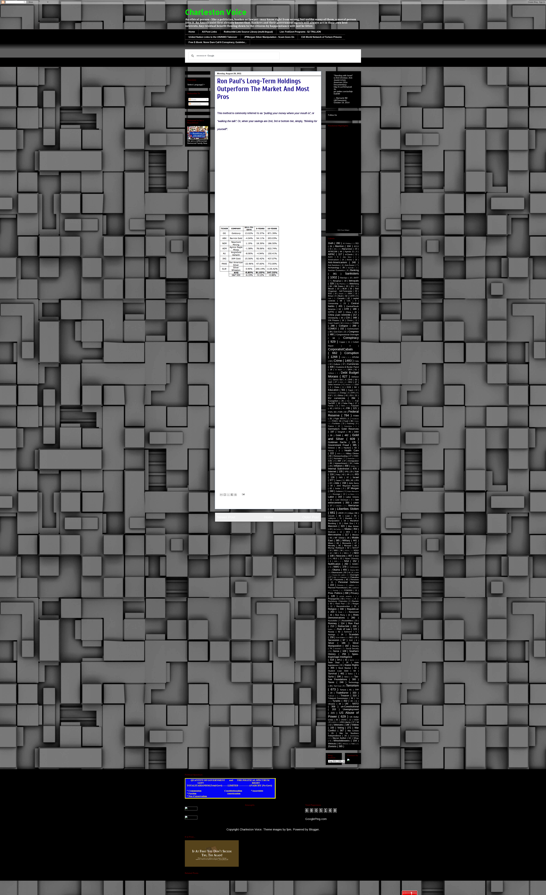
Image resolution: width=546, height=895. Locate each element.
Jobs (337, 483)
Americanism (334, 260)
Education (334, 390)
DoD (330, 382)
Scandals (354, 634)
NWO (337, 566)
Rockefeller (333, 621)
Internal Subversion (339, 468)
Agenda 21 (350, 252)
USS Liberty (345, 722)
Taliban (346, 677)
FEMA (356, 416)
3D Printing (347, 243)
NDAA (356, 551)
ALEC (331, 257)
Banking (354, 270)
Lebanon (339, 506)
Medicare (332, 532)
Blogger (314, 829)
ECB (349, 387)
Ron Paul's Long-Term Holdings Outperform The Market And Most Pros (263, 89)
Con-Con (338, 332)
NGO (357, 556)
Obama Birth (354, 570)
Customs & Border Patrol (347, 367)
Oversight (354, 575)
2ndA (331, 243)
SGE (351, 640)
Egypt (351, 390)
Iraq (338, 474)
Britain (331, 296)
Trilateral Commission (338, 698)
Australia (351, 268)
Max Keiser (353, 526)
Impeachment (341, 463)
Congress (354, 331)
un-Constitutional (350, 706)
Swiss (351, 674)
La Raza (351, 494)
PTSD (348, 599)
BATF (356, 278)
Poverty (336, 590)
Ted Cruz (338, 686)
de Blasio (339, 370)
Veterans (339, 724)
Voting (341, 727)
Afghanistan (347, 249)
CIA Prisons (334, 320)
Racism (355, 601)
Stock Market (345, 668)
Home (192, 32)
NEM (221, 197)
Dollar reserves (334, 385)
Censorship (334, 303)
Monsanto (347, 543)
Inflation (338, 465)
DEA (350, 369)
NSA (347, 561)
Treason (345, 695)
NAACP (355, 548)
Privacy (355, 593)
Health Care (352, 450)
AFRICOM (333, 251)
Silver (332, 643)
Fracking (351, 424)
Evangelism (334, 401)
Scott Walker (340, 637)
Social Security (352, 649)
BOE (330, 294)
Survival (333, 673)
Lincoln (332, 516)
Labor (332, 496)
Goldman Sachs (338, 442)
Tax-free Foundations (343, 678)
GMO (356, 432)
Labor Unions (352, 497)
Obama (336, 569)
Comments (196, 104)
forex (357, 421)
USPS (334, 722)
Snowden (338, 648)
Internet (332, 471)
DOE (342, 382)
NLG (335, 558)
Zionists (332, 746)
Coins (356, 323)
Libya (351, 513)
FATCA (338, 408)
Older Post (310, 517)
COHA (346, 323)
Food (346, 421)
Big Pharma (341, 284)
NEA (346, 553)
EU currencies (338, 398)
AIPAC (332, 254)
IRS (357, 474)
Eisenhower (332, 393)
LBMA (356, 503)
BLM (345, 288)
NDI (336, 553)
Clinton (350, 320)
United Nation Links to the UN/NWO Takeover (213, 37)
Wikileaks (332, 743)
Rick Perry (340, 615)
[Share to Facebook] (231, 494)
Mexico (355, 535)
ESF (330, 396)
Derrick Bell (338, 380)
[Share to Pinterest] (235, 494)
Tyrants (337, 701)
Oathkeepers (354, 567)
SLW (265, 201)
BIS (353, 286)
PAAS (229, 201)
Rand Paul (340, 604)
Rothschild (344, 626)
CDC (350, 301)
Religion (333, 609)
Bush (341, 296)
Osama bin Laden (339, 575)
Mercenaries (335, 534)
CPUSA (355, 357)
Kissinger (337, 494)
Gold (339, 435)
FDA (330, 412)
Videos (355, 724)
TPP (357, 690)
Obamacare (337, 572)
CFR (347, 309)
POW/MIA (348, 590)
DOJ (350, 382)
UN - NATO (352, 703)
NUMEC (355, 564)
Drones (348, 384)
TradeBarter (343, 692)
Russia (332, 632)
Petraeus (341, 585)
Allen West (348, 257)
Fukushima (348, 426)
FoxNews (336, 424)
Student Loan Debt (339, 671)
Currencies (353, 364)
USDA (356, 720)
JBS (348, 480)
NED (356, 553)
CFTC (332, 312)
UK (352, 701)
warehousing (354, 736)
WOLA (345, 744)
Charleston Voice (216, 11)
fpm (289, 829)
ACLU (356, 246)
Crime (338, 360)
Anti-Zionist (350, 265)
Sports (352, 660)
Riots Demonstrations (343, 616)
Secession (334, 640)
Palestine (354, 577)
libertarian (353, 505)
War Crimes (353, 731)
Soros (336, 651)
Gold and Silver (343, 437)
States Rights (351, 665)
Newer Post (226, 517)
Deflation (355, 377)
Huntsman (351, 458)
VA (357, 722)
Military (346, 540)
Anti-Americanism (338, 262)
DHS (350, 379)
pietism (352, 585)
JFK (357, 480)
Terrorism (352, 685)
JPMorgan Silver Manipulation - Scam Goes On (269, 37)
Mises (331, 543)
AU (254, 197)
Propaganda (334, 599)
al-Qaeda (349, 254)
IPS (347, 471)
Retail (340, 612)
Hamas (332, 451)
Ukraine (332, 704)
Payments (339, 579)
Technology (354, 682)
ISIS (341, 477)
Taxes (332, 682)
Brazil (341, 293)
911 (357, 243)
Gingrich (342, 432)
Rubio (330, 629)
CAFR (352, 296)
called (247, 306)
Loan (348, 516)
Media (348, 529)
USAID (344, 720)
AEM (258, 193)
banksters (352, 273)
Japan (338, 480)
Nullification (335, 564)
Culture (337, 364)
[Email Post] (243, 494)
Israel (356, 477)
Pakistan (344, 577)
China (349, 312)
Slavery (355, 646)
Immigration (353, 461)
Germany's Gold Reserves (343, 429)
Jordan (338, 489)
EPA (353, 393)
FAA (348, 401)
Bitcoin (331, 288)
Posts (193, 99)
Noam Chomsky (352, 559)
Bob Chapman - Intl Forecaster (343, 289)
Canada (341, 298)
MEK (349, 532)
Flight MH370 (340, 419)
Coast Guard (333, 323)
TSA (357, 698)
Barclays (344, 278)
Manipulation (334, 521)
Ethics (341, 395)
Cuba (356, 361)
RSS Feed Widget (343, 230)
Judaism (339, 491)
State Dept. (335, 662)
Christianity (333, 318)
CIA (348, 317)
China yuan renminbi (339, 314)
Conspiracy (351, 338)
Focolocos (355, 419)
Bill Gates (339, 286)
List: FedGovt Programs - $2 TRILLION (300, 32)
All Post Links (209, 32)
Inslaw (353, 466)
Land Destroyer (342, 500)
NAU (336, 550)
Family (331, 406)
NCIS (347, 550)
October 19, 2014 (341, 102)
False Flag (348, 403)
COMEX (333, 328)
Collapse (344, 325)
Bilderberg (354, 284)
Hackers (348, 448)
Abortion (340, 246)
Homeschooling (341, 456)
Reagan (355, 604)
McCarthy (337, 529)
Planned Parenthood (337, 587)
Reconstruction (344, 606)
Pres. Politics (335, 593)
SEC (351, 637)
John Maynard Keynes (348, 486)
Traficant (331, 696)
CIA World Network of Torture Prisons (321, 37)
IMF (340, 461)
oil (349, 573)
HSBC (356, 456)
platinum (356, 588)
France (332, 426)
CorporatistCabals (340, 349)
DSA (357, 385)
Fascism (355, 405)
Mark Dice (349, 523)
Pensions (354, 579)
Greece (332, 448)
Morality (332, 545)
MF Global (340, 538)
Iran (357, 471)
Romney (333, 623)
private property (346, 596)
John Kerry (354, 483)
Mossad (348, 545)
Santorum (348, 632)
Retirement (354, 612)
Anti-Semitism (334, 265)
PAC (335, 577)
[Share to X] (228, 494)
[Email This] (221, 494)
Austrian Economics (337, 270)
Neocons (341, 555)
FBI (348, 408)
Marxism (333, 526)
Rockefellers (348, 620)
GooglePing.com (316, 818)
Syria (331, 676)
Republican (353, 609)
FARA (343, 406)
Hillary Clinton (352, 453)
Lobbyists (333, 518)
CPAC (344, 357)
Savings (333, 634)
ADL (336, 249)
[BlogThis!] (224, 494)
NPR (336, 561)
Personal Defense (348, 582)
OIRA (357, 572)
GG (296, 197)
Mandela (349, 518)
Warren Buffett (340, 738)
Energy (343, 393)
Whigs (356, 738)
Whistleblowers (342, 740)
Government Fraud (339, 445)
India (356, 463)
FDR (340, 412)
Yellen (353, 744)
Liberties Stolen (348, 509)
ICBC (330, 461)
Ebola (337, 387)
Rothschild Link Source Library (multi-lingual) (248, 32)
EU (351, 395)
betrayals (354, 280)
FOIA (334, 421)
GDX (244, 369)
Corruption (351, 353)
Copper (342, 342)
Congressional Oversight (347, 334)
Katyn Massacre (353, 491)
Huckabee (338, 459)
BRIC (351, 294)
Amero (350, 260)
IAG (275, 197)
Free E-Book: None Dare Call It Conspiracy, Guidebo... (217, 42)
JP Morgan (353, 488)
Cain (330, 298)
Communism (353, 329)
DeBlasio (331, 373)
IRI (348, 475)
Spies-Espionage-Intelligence (343, 655)
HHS (339, 453)
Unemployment (351, 709)
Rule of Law (344, 629)
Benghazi (337, 281)
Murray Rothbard (336, 548)
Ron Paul (353, 623)
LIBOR (341, 513)
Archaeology (334, 267)
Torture (344, 690)
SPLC (340, 660)
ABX (284, 193)
